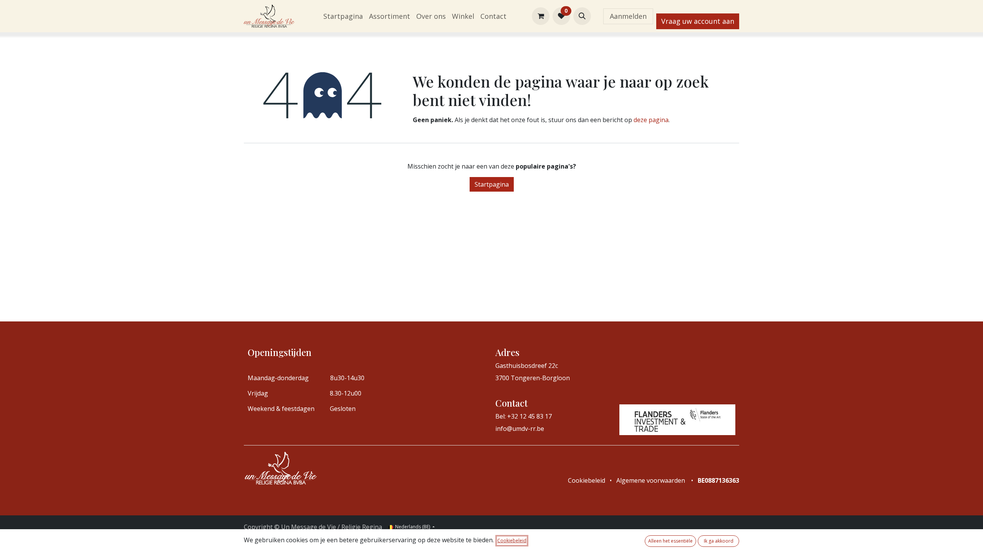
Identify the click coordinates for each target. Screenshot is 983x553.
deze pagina (651, 120)
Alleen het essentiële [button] (670, 541)
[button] (582, 16)
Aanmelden (628, 16)
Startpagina (492, 184)
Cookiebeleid (511, 540)
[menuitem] (343, 16)
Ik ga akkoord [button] (718, 541)
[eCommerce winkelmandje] (540, 16)
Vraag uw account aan (697, 21)
